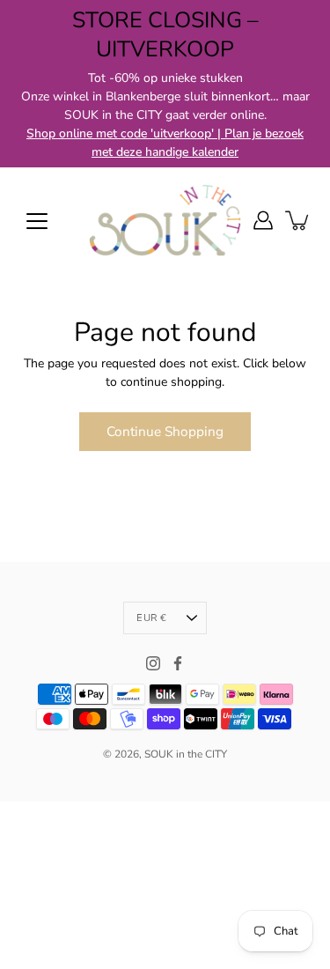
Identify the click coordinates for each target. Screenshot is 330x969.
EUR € (151, 618)
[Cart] (298, 220)
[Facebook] (178, 663)
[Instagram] (153, 663)
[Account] (263, 220)
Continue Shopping (165, 431)
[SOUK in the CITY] (165, 220)
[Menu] (37, 221)
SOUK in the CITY (185, 754)
